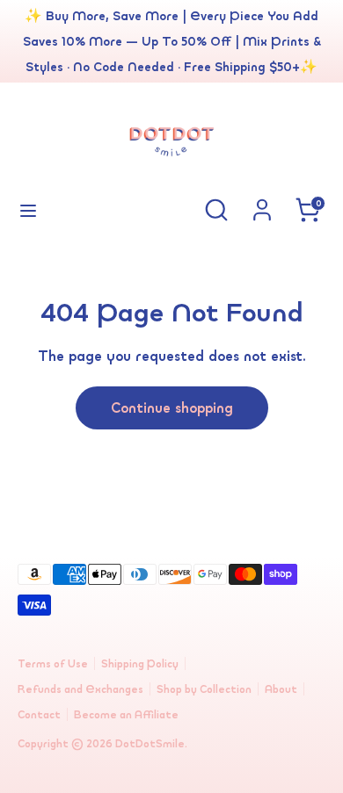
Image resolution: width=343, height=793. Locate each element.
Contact (39, 714)
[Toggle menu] (28, 209)
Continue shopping (172, 407)
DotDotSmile (150, 743)
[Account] (262, 204)
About (281, 689)
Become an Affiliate (126, 714)
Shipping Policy (140, 663)
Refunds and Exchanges (80, 689)
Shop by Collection (204, 689)
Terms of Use (53, 663)
